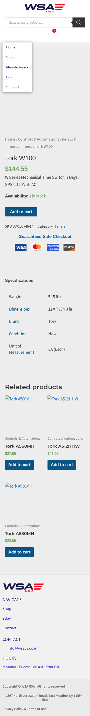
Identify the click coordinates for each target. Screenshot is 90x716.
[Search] (78, 22)
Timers (26, 146)
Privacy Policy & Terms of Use (24, 709)
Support (12, 87)
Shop (10, 57)
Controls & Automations (38, 139)
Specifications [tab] (19, 280)
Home (10, 47)
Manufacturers (17, 67)
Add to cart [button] (19, 464)
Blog (10, 77)
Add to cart (21, 211)
